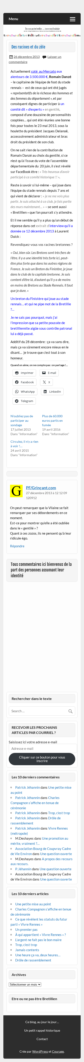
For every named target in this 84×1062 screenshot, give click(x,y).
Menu (13, 19)
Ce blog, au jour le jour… (42, 1022)
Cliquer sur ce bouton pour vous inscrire (42, 759)
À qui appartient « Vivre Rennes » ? (40, 935)
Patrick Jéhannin (27, 787)
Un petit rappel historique (42, 1030)
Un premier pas (26, 929)
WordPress (40, 1051)
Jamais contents (27, 950)
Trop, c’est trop (59, 813)
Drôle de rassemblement (33, 960)
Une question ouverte (56, 854)
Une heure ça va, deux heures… (37, 955)
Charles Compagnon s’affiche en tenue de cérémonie (35, 803)
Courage (58, 1051)
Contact (42, 1039)
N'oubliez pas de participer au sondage (22, 420)
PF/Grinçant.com (41, 487)
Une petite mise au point (33, 904)
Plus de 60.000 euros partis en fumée (52, 420)
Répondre (17, 546)
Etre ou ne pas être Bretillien (34, 999)
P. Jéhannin (23, 869)
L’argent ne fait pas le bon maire (38, 940)
